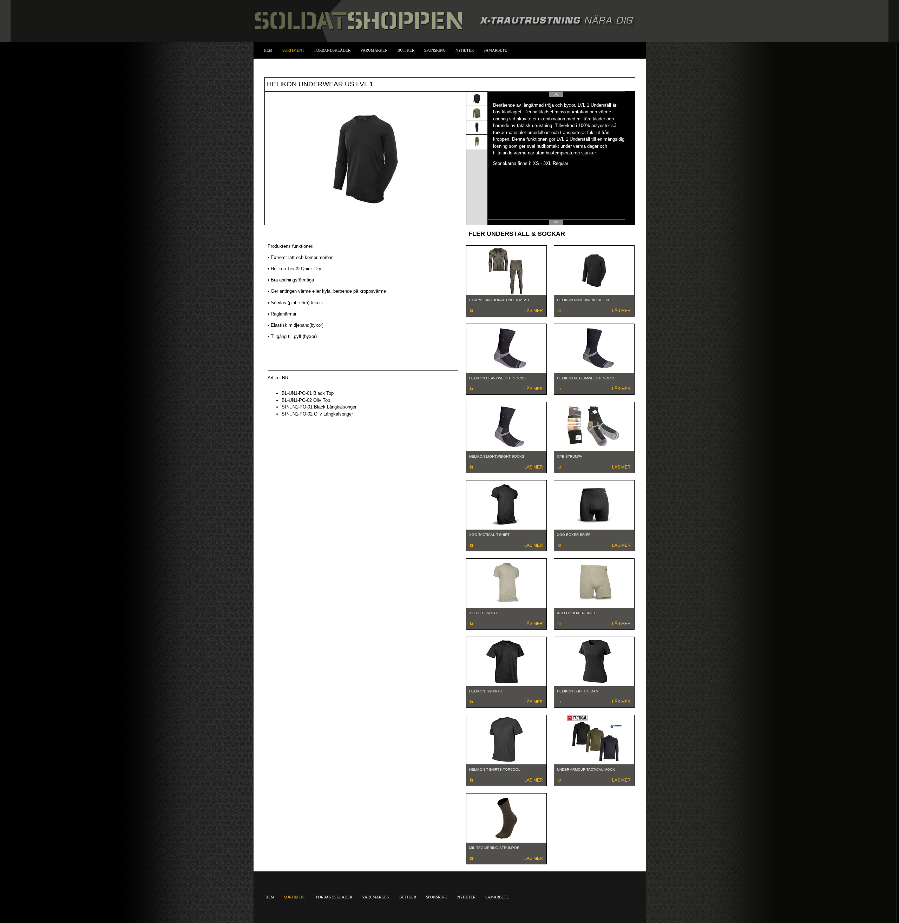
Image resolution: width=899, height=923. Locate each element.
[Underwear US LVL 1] (476, 98)
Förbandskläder (332, 50)
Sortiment (293, 50)
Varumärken (374, 50)
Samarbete (495, 50)
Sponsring (435, 50)
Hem (268, 50)
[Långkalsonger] (476, 127)
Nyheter (464, 50)
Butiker (406, 50)
